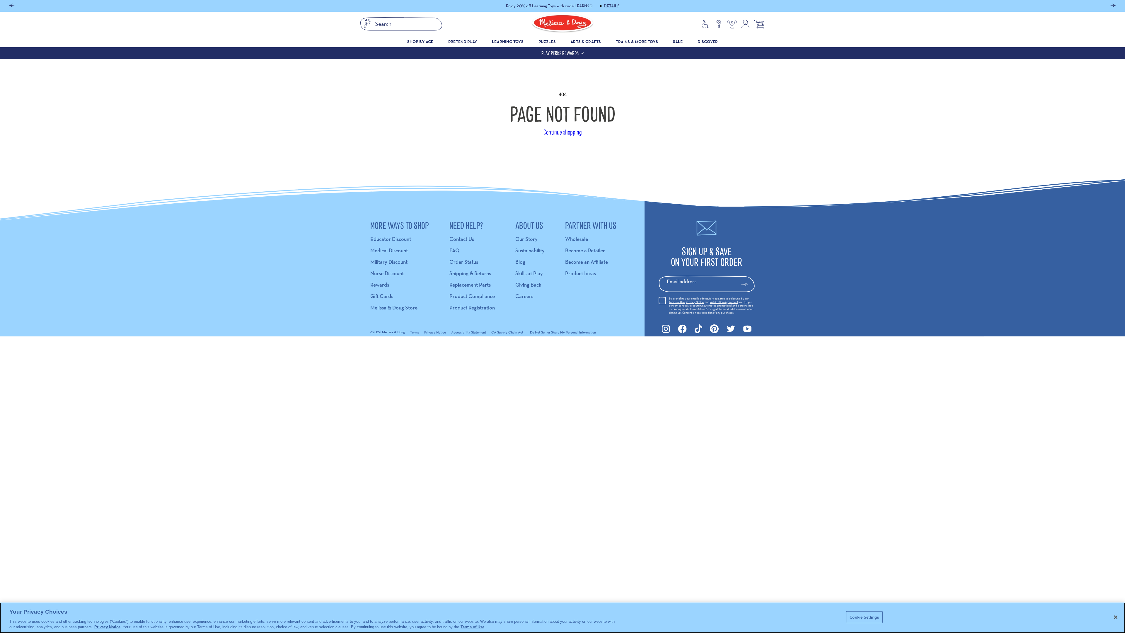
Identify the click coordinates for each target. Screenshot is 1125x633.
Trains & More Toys (637, 41)
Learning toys (508, 41)
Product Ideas (580, 273)
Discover (708, 41)
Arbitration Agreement (724, 302)
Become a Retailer (585, 250)
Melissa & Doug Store (393, 307)
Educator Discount (390, 239)
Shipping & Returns (470, 273)
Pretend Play (462, 41)
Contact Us (461, 239)
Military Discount (389, 261)
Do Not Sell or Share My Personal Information (563, 332)
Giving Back (528, 284)
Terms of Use (677, 302)
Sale (678, 41)
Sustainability (530, 250)
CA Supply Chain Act (507, 332)
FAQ (454, 250)
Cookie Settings (864, 617)
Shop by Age (420, 41)
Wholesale (576, 239)
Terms (414, 332)
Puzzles (547, 41)
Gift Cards (381, 296)
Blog (520, 261)
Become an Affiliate (586, 261)
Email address (681, 281)
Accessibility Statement (468, 332)
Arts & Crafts (585, 41)
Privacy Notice (695, 302)
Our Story (526, 239)
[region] (562, 618)
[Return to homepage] (562, 24)
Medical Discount (389, 250)
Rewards (379, 284)
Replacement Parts (470, 284)
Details (597, 6)
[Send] (747, 284)
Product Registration (472, 307)
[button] (12, 6)
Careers (524, 296)
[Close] (1115, 617)
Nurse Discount (387, 273)
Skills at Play (529, 273)
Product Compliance (472, 296)
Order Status (463, 261)
